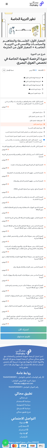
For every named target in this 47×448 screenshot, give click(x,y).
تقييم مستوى (23, 336)
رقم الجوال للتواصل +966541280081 (23, 387)
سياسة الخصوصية (23, 405)
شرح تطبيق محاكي (23, 412)
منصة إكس (22, 426)
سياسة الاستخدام (23, 401)
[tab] (23, 104)
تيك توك (23, 433)
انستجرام (22, 430)
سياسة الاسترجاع (23, 408)
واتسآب (22, 437)
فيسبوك (22, 422)
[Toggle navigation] (7, 4)
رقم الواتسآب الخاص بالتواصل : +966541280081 (22, 377)
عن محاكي (23, 398)
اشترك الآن (23, 329)
